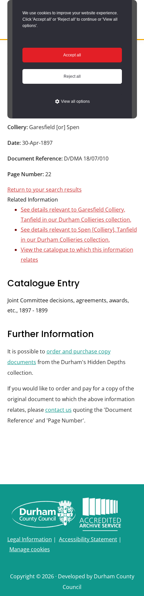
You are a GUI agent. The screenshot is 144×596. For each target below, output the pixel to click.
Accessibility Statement (88, 539)
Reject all (72, 76)
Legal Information (29, 539)
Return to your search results (44, 189)
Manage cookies (29, 549)
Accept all (72, 55)
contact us (58, 409)
